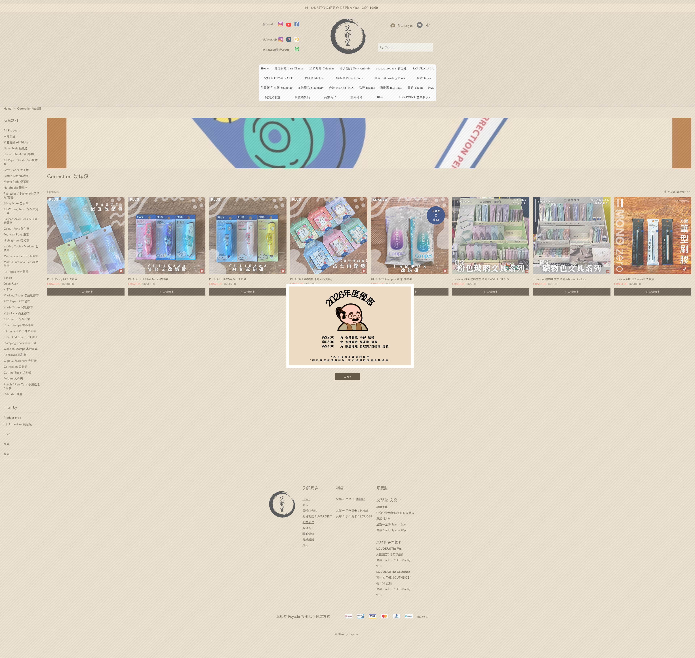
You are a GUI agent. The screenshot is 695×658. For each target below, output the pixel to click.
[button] (347, 376)
